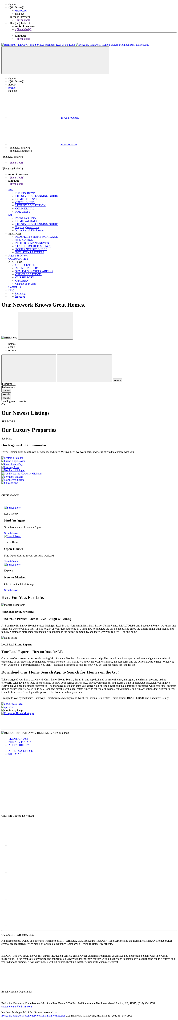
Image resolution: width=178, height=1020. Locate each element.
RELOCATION (24, 239)
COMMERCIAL (24, 208)
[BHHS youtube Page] (34, 872)
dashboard (21, 10)
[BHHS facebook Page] (34, 845)
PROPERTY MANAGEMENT (33, 243)
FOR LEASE (22, 211)
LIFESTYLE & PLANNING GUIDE (36, 195)
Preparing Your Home (27, 227)
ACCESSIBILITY (18, 744)
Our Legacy (22, 280)
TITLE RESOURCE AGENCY (33, 246)
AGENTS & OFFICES (21, 750)
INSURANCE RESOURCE (31, 249)
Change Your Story (25, 283)
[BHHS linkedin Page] (34, 925)
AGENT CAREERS (27, 268)
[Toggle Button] (55, 60)
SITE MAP (14, 754)
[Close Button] (28, 368)
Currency (20, 293)
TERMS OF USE (18, 738)
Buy (10, 189)
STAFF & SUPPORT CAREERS (34, 271)
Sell (10, 214)
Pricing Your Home (26, 217)
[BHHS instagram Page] (34, 898)
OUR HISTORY (24, 277)
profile (11, 87)
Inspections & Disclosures (29, 230)
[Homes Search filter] (84, 368)
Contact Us (14, 286)
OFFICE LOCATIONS (28, 274)
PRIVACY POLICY (19, 741)
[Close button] (45, 326)
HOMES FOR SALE (27, 199)
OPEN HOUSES (25, 202)
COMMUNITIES (18, 258)
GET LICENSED (25, 264)
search (6, 390)
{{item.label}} (23, 19)
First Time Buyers (25, 192)
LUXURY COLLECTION (30, 205)
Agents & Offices (18, 255)
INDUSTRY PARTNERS (29, 252)
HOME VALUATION (28, 221)
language (20, 296)
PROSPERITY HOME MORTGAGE (36, 236)
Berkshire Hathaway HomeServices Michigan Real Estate (33, 1015)
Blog (11, 290)
